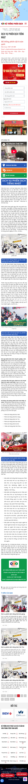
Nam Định (5, 741)
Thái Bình (5, 747)
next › (6, 699)
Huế (5, 756)
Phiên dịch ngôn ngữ (14, 29)
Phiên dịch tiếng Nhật (20, 221)
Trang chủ (5, 29)
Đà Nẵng (14, 756)
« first (3, 695)
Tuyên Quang (22, 747)
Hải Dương (22, 737)
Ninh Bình (13, 741)
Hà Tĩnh (22, 752)
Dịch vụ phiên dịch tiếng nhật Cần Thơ (12, 647)
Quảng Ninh (5, 737)
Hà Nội (5, 733)
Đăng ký (21, 777)
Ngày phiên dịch (7, 99)
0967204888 (9, 775)
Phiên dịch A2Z (12, 226)
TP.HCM (22, 761)
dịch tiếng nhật (20, 587)
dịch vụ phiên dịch (12, 345)
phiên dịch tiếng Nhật (11, 587)
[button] (11, 721)
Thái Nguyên (22, 742)
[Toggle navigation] (25, 23)
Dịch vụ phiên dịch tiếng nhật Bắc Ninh (12, 680)
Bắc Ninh (14, 737)
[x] (1, 10)
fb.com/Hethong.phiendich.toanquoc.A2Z (16, 768)
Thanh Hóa (5, 752)
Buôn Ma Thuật (5, 761)
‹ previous (10, 695)
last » (12, 699)
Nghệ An (14, 752)
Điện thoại (11, 104)
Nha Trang (13, 761)
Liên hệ (15, 777)
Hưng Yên (13, 733)
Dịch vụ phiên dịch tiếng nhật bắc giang (13, 614)
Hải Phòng (22, 733)
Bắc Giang (13, 747)
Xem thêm (4, 625)
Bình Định (22, 756)
